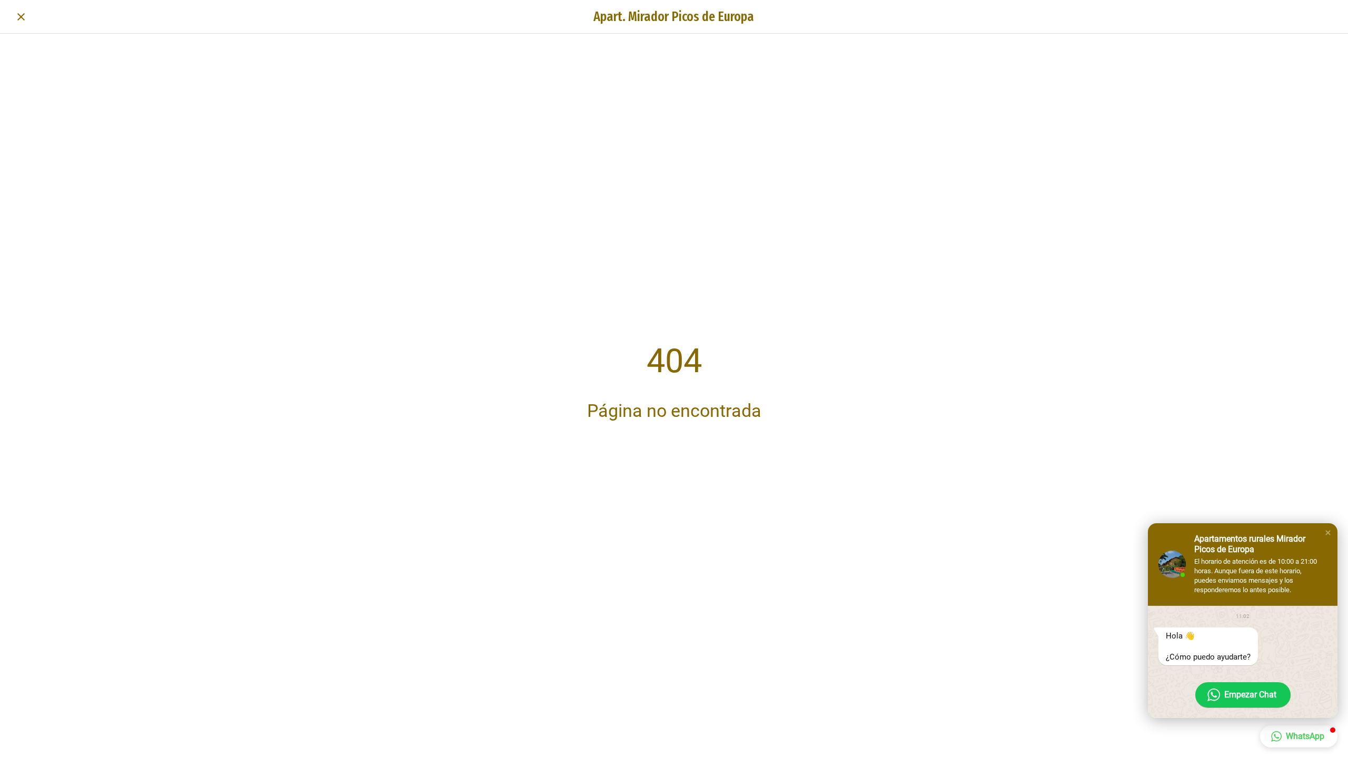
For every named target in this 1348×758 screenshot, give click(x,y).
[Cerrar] (21, 17)
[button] (1328, 532)
